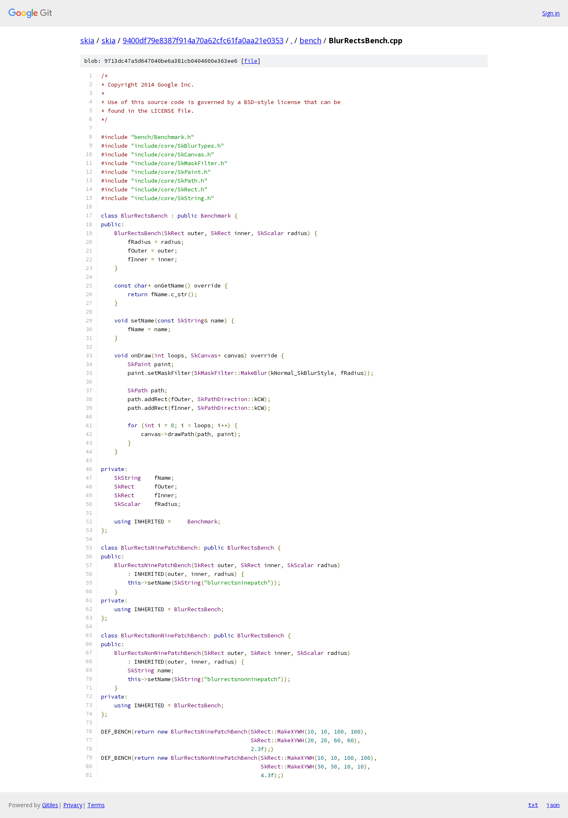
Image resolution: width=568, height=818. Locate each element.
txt (533, 804)
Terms (96, 805)
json (553, 804)
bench (310, 40)
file (250, 60)
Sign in (551, 13)
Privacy (72, 805)
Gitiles (50, 805)
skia (87, 40)
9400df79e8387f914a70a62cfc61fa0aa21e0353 (203, 40)
